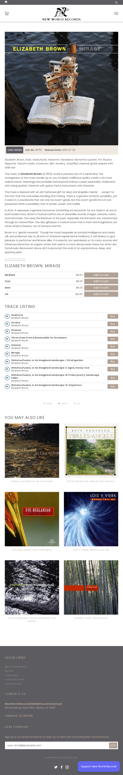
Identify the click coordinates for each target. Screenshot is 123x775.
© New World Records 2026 (62, 758)
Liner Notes (15, 150)
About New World (16, 667)
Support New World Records (99, 766)
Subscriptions (13, 684)
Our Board (11, 675)
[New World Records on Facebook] (61, 768)
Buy (113, 316)
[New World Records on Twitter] (56, 768)
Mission (9, 671)
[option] (61, 88)
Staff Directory (14, 679)
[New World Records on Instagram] (67, 768)
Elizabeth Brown (15, 259)
